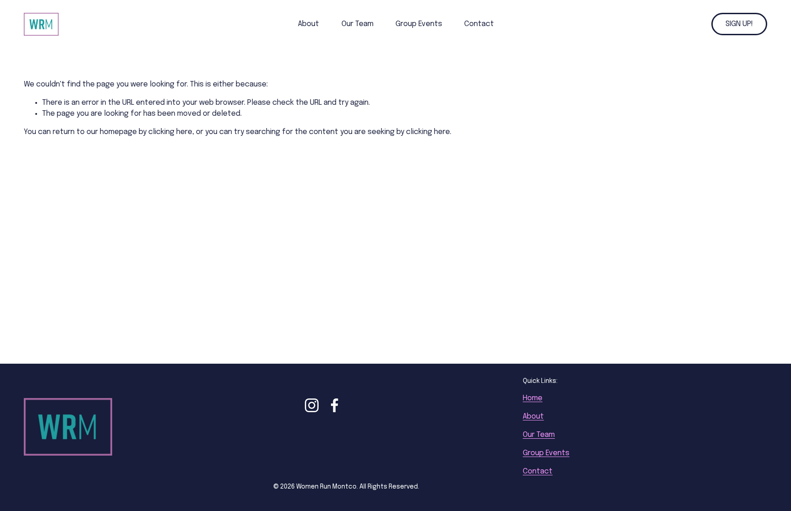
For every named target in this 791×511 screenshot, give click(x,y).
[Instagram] (311, 405)
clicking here (170, 132)
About (308, 24)
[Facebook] (334, 405)
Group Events (419, 24)
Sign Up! (739, 24)
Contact (479, 24)
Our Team (357, 24)
